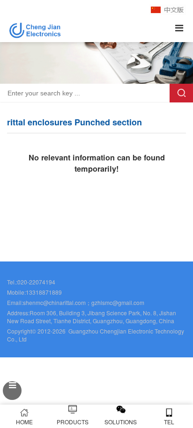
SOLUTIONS (120, 422)
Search (181, 93)
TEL (169, 422)
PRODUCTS (73, 422)
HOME (24, 422)
